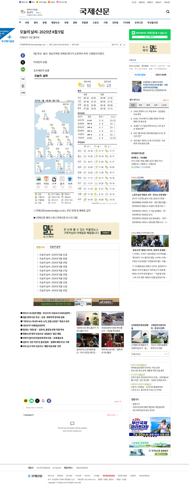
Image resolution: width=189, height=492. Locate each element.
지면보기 (150, 2)
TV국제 (126, 22)
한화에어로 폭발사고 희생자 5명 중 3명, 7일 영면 (151, 206)
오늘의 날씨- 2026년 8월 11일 (53, 286)
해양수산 (55, 22)
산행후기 (143, 164)
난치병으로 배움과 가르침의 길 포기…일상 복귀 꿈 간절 (139, 348)
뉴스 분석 (138, 374)
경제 (44, 22)
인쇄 (23, 79)
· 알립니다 (135, 403)
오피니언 (139, 22)
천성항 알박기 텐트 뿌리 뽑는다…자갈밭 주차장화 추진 (111, 330)
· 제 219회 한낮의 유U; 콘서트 (143, 410)
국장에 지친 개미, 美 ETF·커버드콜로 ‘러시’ (88, 329)
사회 (27, 22)
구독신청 (167, 2)
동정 (156, 160)
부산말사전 (152, 22)
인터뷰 (115, 22)
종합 (133, 105)
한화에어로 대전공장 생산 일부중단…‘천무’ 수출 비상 (153, 218)
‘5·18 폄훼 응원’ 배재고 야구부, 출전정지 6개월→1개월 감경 (156, 266)
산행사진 (152, 164)
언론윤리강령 (122, 475)
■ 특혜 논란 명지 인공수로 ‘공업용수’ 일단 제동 (40, 333)
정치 (36, 22)
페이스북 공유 (23, 56)
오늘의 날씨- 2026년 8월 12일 (53, 282)
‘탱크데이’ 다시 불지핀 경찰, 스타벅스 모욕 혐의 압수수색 (154, 257)
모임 (137, 160)
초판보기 (158, 2)
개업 (142, 160)
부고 (161, 160)
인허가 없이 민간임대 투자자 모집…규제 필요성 (150, 377)
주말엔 (85, 22)
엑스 (33, 2)
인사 (133, 160)
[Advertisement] (150, 301)
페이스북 (25, 2)
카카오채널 (42, 2)
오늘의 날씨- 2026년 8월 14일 (53, 274)
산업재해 (137, 177)
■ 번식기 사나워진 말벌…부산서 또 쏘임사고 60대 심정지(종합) (47, 313)
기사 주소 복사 (23, 86)
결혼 (147, 160)
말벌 (151, 69)
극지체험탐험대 (160, 69)
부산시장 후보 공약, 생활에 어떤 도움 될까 (147, 370)
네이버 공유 (23, 70)
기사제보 (96, 475)
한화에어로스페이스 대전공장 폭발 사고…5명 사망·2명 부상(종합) (158, 222)
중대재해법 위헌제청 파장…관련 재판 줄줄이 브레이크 (153, 202)
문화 (75, 22)
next (169, 426)
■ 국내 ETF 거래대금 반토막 (32, 325)
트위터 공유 (23, 63)
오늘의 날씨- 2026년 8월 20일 (53, 258)
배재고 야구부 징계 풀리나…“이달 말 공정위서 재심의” (153, 273)
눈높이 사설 (138, 365)
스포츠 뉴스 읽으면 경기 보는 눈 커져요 (146, 389)
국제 (66, 22)
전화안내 (60, 475)
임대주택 (161, 66)
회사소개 (51, 475)
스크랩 (23, 93)
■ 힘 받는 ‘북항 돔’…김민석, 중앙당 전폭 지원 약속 (42, 329)
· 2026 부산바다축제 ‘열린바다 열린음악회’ (148, 407)
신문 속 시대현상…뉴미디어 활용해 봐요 (147, 386)
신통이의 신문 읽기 (141, 384)
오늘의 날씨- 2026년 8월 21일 (53, 254)
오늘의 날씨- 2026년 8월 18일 (53, 266)
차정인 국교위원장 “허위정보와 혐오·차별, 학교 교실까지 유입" (157, 261)
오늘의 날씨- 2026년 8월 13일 (53, 278)
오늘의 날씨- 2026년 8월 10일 (53, 290)
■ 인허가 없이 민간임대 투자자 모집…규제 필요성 (41, 337)
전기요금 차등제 (140, 69)
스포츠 (96, 22)
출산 (151, 160)
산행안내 (134, 164)
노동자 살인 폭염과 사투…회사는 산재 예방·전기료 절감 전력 (156, 194)
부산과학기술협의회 (43, 468)
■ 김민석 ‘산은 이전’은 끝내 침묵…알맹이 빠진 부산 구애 (44, 342)
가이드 (135, 167)
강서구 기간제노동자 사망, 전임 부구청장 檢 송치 (151, 198)
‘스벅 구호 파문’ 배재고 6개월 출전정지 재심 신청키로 (153, 277)
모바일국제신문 (144, 475)
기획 (105, 22)
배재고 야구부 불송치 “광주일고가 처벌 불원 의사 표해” (154, 269)
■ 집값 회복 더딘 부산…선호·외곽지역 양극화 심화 (42, 317)
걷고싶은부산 (56, 468)
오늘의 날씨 (55, 246)
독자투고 (87, 475)
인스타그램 (63, 2)
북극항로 (145, 66)
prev (130, 426)
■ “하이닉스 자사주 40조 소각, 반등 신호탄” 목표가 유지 (44, 321)
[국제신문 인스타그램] (67, 217)
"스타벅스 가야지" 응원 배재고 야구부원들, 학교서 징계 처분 (156, 253)
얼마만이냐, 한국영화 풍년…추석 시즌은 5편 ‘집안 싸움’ (87, 352)
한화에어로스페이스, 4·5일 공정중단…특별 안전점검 (153, 210)
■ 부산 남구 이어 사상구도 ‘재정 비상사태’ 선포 (40, 346)
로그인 (134, 2)
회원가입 (142, 2)
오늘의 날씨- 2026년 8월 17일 (53, 270)
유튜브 (53, 2)
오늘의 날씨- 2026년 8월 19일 (53, 262)
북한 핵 (153, 66)
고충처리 (133, 475)
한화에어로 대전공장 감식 (142, 214)
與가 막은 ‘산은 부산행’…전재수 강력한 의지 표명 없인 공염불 (155, 380)
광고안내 (69, 475)
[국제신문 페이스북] (45, 217)
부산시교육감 (134, 66)
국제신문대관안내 (82, 468)
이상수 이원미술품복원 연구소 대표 (159, 346)
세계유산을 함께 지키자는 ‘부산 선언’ (145, 367)
